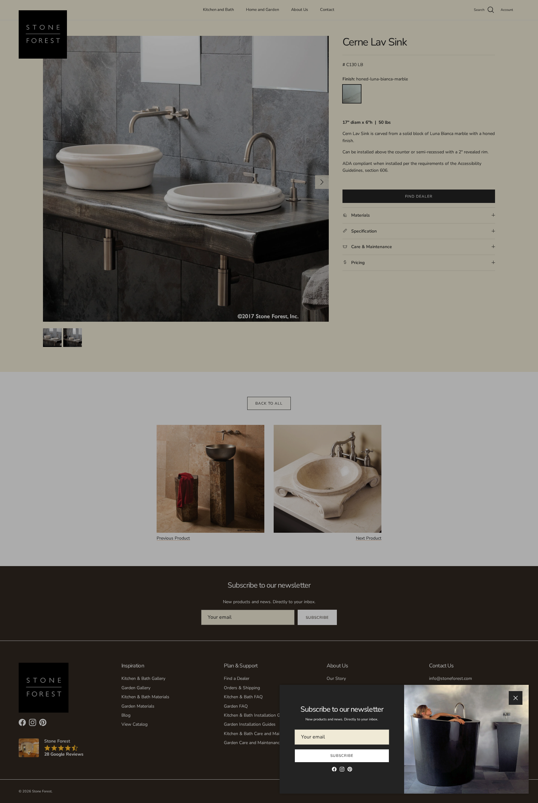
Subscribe (341, 755)
